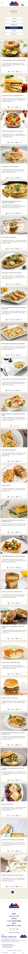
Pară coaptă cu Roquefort (9, 237)
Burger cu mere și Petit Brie (10, 698)
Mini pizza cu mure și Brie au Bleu (12, 272)
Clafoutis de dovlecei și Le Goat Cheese (13, 839)
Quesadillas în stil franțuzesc (10, 166)
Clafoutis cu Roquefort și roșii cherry (12, 131)
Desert (14, 31)
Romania (23, 5)
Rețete (14, 923)
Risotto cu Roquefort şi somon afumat (12, 875)
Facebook (17, 929)
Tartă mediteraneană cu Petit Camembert (14, 556)
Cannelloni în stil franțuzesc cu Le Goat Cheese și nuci (13, 733)
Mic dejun (14, 34)
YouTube (14, 929)
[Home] (14, 3)
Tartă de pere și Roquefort (9, 450)
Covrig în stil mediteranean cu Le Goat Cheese (13, 769)
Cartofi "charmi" (6, 485)
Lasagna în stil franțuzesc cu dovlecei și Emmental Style (13, 521)
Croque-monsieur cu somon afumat (12, 591)
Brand (14, 914)
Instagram (11, 929)
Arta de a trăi (14, 916)
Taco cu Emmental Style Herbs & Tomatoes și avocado (14, 308)
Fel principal (14, 27)
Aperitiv (14, 21)
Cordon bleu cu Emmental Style (11, 662)
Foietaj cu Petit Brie (7, 804)
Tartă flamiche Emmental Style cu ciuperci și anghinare (12, 202)
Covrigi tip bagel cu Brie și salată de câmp (14, 60)
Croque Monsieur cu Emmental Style (12, 95)
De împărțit (14, 24)
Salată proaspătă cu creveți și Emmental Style (13, 414)
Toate (14, 18)
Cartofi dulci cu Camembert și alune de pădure (13, 627)
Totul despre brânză (14, 921)
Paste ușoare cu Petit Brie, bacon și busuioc (14, 379)
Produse (14, 918)
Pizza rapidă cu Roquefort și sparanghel (13, 343)
